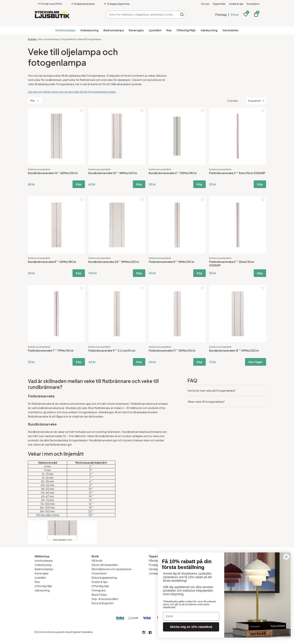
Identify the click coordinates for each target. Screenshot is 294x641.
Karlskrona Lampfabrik (39, 169)
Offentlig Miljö (186, 30)
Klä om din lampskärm (105, 565)
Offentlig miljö (100, 586)
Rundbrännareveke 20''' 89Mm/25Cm (113, 262)
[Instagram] (143, 632)
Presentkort (99, 573)
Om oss (205, 3)
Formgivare (99, 590)
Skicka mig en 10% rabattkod (191, 627)
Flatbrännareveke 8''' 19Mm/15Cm (171, 262)
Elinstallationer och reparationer (111, 569)
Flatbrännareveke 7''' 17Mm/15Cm (51, 350)
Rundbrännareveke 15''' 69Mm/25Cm (234, 350)
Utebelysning (89, 30)
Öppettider (219, 3)
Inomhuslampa (65, 30)
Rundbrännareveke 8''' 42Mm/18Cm (52, 262)
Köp (78, 184)
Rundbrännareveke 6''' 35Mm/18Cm (173, 173)
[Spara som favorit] (81, 110)
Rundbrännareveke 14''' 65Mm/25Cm (53, 173)
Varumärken (230, 30)
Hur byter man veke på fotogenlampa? (211, 390)
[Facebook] (150, 632)
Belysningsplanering (104, 577)
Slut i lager (255, 362)
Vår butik (97, 560)
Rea (169, 30)
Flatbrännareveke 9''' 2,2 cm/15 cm (111, 350)
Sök (182, 14)
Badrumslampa (113, 30)
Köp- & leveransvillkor (105, 599)
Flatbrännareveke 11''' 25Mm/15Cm (172, 350)
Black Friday (99, 594)
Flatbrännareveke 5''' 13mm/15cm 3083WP (231, 263)
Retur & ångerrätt (103, 603)
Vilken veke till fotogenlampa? (206, 401)
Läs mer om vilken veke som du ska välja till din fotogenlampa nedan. (72, 92)
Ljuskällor (155, 30)
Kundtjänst (253, 3)
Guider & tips (236, 3)
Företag (220, 14)
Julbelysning (209, 30)
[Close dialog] (286, 557)
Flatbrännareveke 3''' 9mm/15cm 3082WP (237, 173)
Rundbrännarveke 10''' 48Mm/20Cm (112, 173)
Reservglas (136, 30)
